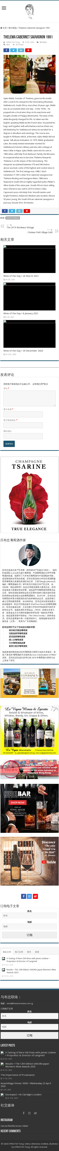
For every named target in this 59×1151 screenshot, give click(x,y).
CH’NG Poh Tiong (13, 42)
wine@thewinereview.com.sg (20, 1003)
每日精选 (12, 28)
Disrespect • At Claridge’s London (23, 1094)
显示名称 (8, 409)
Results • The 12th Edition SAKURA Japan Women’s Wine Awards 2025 (27, 1065)
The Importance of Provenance (18, 1075)
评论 (6, 388)
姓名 (29, 911)
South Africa (13, 218)
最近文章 (7, 952)
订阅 (29, 935)
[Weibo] (35, 896)
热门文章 (19, 952)
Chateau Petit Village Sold (40, 231)
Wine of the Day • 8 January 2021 (20, 313)
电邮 (29, 922)
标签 (37, 952)
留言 (8, 45)
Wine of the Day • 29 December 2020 (23, 350)
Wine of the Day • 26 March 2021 (21, 276)
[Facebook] (23, 896)
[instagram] (29, 896)
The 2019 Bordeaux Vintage (20, 226)
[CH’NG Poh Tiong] (29, 11)
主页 (4, 28)
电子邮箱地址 (10, 420)
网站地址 (7, 431)
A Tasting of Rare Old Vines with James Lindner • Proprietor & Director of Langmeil (30, 1054)
